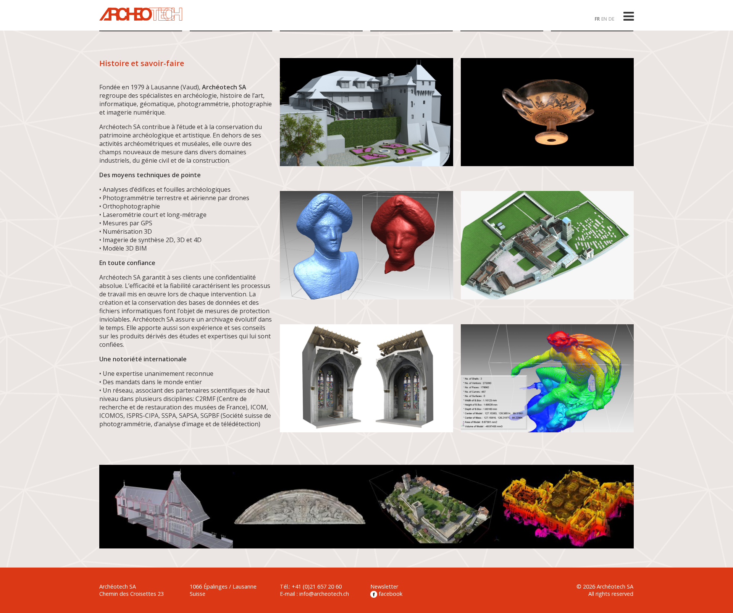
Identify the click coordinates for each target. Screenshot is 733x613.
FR (597, 19)
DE (611, 19)
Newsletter (384, 586)
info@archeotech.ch (324, 593)
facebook (389, 593)
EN (604, 19)
